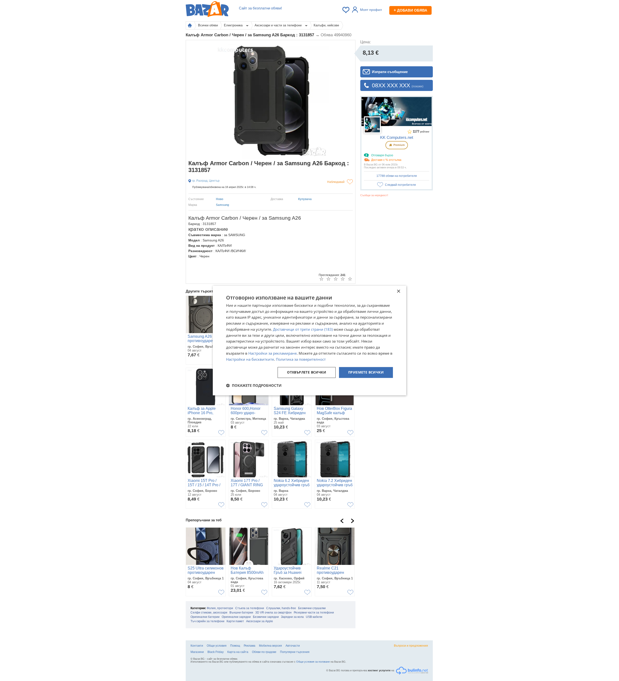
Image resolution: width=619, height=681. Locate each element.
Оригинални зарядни (236, 617)
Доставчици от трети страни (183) (303, 329)
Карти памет (235, 621)
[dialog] (309, 341)
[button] (253, 385)
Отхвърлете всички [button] (306, 372)
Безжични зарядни (266, 617)
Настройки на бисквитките (250, 359)
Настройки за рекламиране (272, 353)
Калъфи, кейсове (326, 25)
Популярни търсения (295, 652)
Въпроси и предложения (411, 645)
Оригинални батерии (205, 617)
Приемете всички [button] (366, 372)
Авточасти (293, 645)
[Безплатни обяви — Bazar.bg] (207, 10)
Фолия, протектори (220, 608)
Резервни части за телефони (314, 612)
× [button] (398, 291)
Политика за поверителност (301, 359)
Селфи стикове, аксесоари (209, 612)
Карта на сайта (237, 652)
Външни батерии (241, 612)
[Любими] (346, 10)
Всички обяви (208, 25)
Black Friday (215, 652)
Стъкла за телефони (249, 608)
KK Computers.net (396, 137)
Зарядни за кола (292, 617)
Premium (399, 144)
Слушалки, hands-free (281, 608)
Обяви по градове (264, 652)
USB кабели (314, 617)
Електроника (233, 25)
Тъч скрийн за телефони (207, 621)
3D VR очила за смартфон (273, 612)
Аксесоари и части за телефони (278, 25)
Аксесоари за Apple (259, 621)
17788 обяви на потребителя (396, 176)
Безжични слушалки (312, 608)
